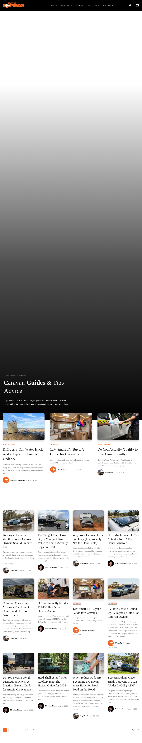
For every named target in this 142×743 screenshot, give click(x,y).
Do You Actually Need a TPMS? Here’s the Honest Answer (53, 607)
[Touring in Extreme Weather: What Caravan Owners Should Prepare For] (18, 520)
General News (112, 603)
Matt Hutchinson (51, 567)
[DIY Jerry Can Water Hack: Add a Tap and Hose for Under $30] (24, 426)
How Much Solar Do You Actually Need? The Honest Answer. (123, 539)
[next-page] (33, 730)
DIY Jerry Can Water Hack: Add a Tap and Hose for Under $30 (23, 454)
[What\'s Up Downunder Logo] (20, 5)
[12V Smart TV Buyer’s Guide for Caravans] (71, 426)
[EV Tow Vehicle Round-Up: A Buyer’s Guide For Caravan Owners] (123, 589)
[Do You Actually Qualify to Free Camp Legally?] (118, 426)
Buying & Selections (9, 444)
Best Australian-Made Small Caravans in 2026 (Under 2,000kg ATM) (122, 681)
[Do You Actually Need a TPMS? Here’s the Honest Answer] (53, 589)
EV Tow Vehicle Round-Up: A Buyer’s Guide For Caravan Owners (123, 612)
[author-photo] (6, 480)
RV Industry (54, 444)
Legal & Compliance (103, 444)
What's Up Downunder (18, 480)
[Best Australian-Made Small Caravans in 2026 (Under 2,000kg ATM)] (123, 663)
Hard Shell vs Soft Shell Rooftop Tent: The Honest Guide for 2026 (52, 681)
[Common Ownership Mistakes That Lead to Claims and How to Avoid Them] (18, 589)
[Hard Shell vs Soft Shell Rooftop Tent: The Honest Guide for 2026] (53, 663)
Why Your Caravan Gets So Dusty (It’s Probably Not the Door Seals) (88, 539)
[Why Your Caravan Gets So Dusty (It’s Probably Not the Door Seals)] (88, 520)
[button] (130, 5)
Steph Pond (109, 472)
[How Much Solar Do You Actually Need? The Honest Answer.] (123, 520)
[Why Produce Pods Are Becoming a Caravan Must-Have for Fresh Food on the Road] (88, 663)
